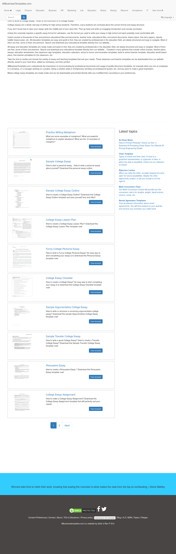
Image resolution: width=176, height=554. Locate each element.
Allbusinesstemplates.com (72, 523)
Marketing (72, 10)
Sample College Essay (58, 161)
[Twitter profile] (104, 510)
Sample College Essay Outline (62, 190)
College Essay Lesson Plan (61, 219)
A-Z (124, 517)
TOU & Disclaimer (71, 517)
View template (95, 146)
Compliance (137, 10)
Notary (103, 10)
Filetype (144, 517)
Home (7, 10)
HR (62, 10)
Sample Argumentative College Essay (66, 307)
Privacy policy (87, 517)
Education (40, 10)
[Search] (24, 17)
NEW (129, 517)
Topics (136, 517)
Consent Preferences (37, 517)
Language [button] (168, 17)
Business (53, 10)
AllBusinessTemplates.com (16, 3)
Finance (28, 10)
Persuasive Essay (55, 365)
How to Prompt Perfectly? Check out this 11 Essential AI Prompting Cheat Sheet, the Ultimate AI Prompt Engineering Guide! (141, 144)
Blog (119, 517)
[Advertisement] (88, 100)
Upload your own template (105, 518)
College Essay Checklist (59, 278)
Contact (52, 517)
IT (147, 10)
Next (67, 425)
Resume (124, 10)
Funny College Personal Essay (62, 248)
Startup (113, 10)
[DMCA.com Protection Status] (82, 510)
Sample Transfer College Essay (63, 336)
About (59, 517)
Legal (18, 10)
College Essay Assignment (60, 394)
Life (81, 10)
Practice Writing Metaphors (60, 132)
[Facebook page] (98, 510)
